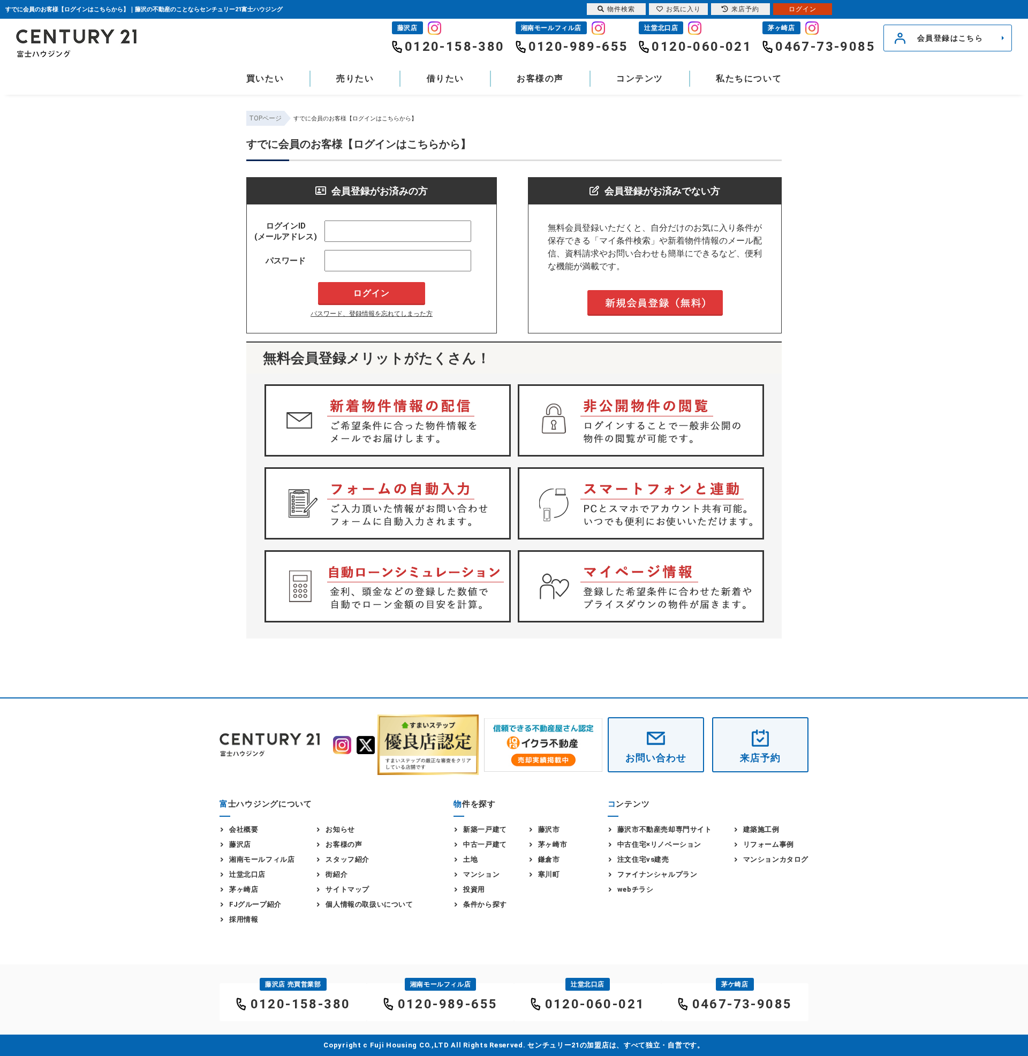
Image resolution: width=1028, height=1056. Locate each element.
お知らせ (340, 829)
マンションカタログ (775, 859)
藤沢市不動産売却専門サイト (664, 829)
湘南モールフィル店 (261, 859)
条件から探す (485, 904)
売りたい (355, 78)
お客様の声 (540, 78)
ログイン (803, 9)
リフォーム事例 (768, 844)
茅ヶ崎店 (243, 889)
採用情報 (243, 919)
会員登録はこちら (950, 38)
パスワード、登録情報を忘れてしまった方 (372, 313)
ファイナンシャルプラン (657, 874)
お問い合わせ (655, 757)
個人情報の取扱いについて (369, 904)
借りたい (445, 78)
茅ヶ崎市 (552, 844)
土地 (470, 859)
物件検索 (621, 9)
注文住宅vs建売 (643, 859)
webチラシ (635, 889)
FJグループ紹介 (255, 904)
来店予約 (760, 757)
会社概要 (243, 829)
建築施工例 (761, 829)
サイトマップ (347, 889)
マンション (481, 874)
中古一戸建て (485, 844)
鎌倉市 (549, 859)
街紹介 (336, 874)
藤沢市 (549, 829)
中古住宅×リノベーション (659, 844)
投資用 (474, 889)
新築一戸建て (485, 829)
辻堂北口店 (247, 874)
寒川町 (549, 874)
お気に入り (683, 9)
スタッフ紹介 (347, 859)
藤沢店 (240, 844)
